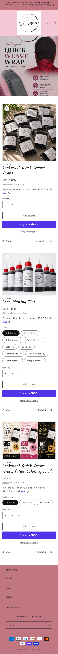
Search (9, 577)
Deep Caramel (34, 340)
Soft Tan (10, 346)
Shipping (5, 184)
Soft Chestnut (13, 360)
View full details (44, 241)
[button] (3, 23)
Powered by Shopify (35, 649)
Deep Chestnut (35, 360)
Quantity (6, 198)
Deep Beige (30, 333)
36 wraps (27, 502)
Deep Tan (26, 346)
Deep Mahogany (37, 353)
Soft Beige (11, 333)
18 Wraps (10, 502)
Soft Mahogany (13, 353)
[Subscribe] (48, 625)
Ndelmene (25, 649)
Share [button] (9, 241)
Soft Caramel (12, 340)
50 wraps (44, 502)
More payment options (29, 232)
